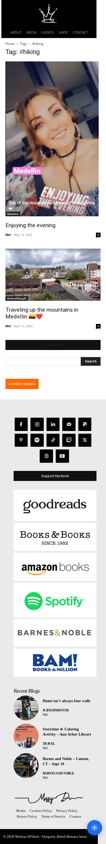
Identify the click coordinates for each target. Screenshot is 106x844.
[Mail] (69, 424)
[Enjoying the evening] (53, 138)
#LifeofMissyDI (16, 298)
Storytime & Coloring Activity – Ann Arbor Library (67, 732)
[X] (85, 440)
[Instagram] (37, 424)
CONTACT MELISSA (22, 384)
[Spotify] (37, 440)
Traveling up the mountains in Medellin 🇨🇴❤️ (41, 313)
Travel (49, 744)
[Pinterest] (21, 440)
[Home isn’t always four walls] (26, 707)
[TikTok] (53, 440)
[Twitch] (69, 440)
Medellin (12, 214)
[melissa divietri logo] (48, 13)
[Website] (46, 456)
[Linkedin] (53, 424)
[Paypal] (85, 424)
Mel (8, 235)
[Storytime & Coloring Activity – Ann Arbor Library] (26, 736)
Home (10, 43)
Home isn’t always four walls (66, 701)
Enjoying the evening (30, 225)
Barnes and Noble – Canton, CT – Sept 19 (66, 761)
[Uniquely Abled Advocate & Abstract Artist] (49, 798)
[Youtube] (62, 456)
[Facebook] (21, 424)
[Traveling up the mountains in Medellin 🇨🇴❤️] (53, 275)
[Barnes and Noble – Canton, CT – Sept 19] (26, 765)
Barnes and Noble (58, 773)
